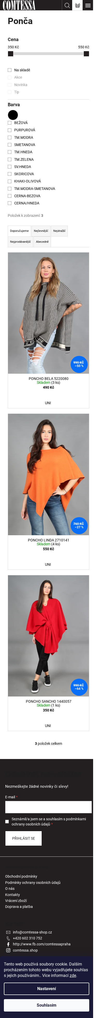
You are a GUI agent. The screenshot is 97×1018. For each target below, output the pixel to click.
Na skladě (22, 70)
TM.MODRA (23, 137)
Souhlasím (46, 1005)
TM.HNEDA (23, 152)
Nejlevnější (41, 231)
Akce (18, 77)
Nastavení (46, 988)
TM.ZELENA (24, 159)
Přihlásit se (23, 838)
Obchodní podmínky (21, 876)
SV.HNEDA (22, 167)
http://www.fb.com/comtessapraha (42, 944)
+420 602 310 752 (27, 938)
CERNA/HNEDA (26, 203)
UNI (48, 403)
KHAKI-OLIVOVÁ (27, 181)
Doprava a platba (19, 907)
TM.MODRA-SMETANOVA (34, 189)
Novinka (20, 85)
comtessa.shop (25, 950)
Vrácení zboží (16, 901)
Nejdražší (59, 231)
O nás (9, 888)
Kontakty (12, 895)
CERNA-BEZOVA (27, 196)
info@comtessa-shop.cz (32, 932)
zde (73, 975)
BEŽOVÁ (21, 123)
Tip (16, 92)
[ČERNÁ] (13, 115)
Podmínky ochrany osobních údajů (33, 883)
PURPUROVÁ (24, 130)
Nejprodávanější (20, 241)
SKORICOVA (24, 174)
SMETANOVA (24, 145)
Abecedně (42, 241)
